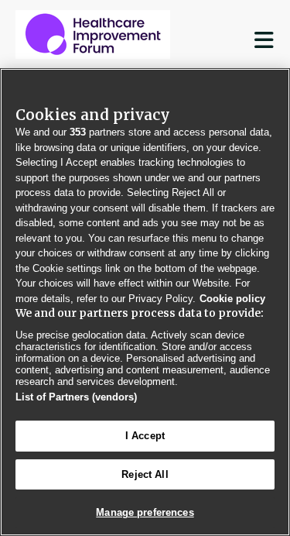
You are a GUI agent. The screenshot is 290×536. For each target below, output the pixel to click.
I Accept (145, 436)
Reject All (144, 474)
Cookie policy (232, 298)
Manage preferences (144, 512)
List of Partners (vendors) (76, 397)
